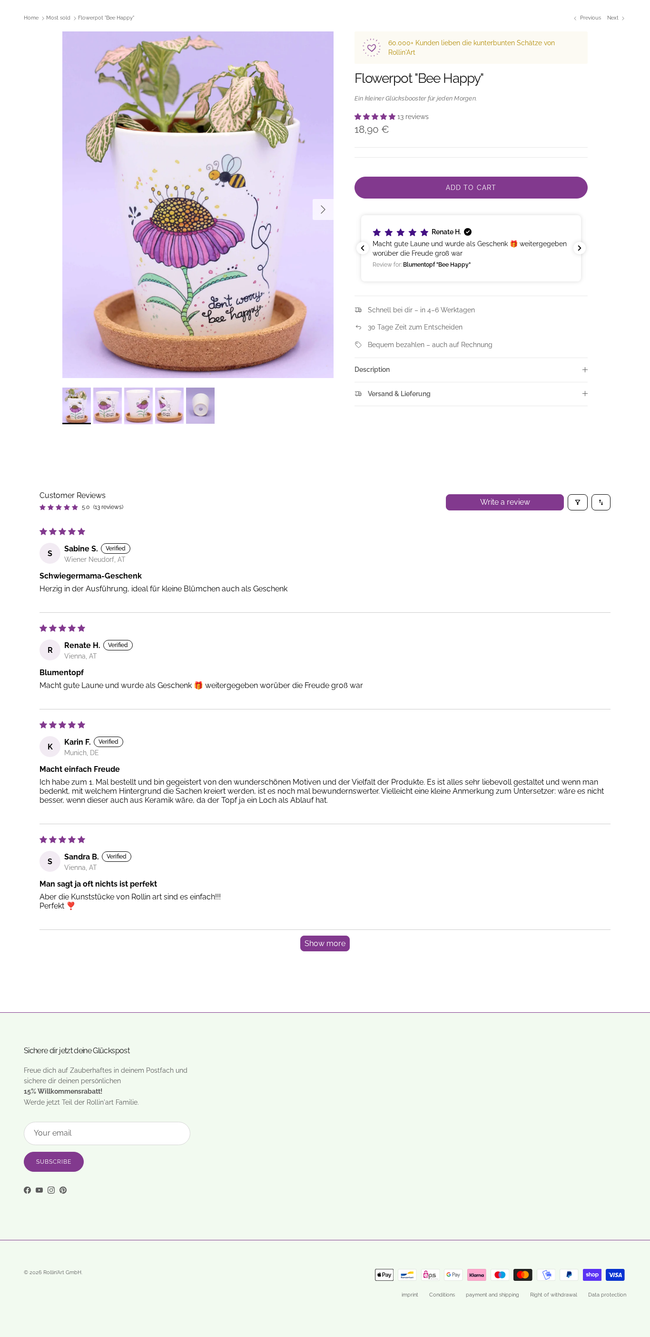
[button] (376, 116)
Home (31, 18)
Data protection (607, 1295)
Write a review (505, 502)
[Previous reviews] (362, 248)
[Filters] (578, 502)
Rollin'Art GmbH (62, 1272)
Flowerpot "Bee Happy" (106, 18)
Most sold (58, 18)
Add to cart (471, 187)
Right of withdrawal (553, 1295)
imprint (410, 1295)
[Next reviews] (579, 248)
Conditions (442, 1295)
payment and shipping (492, 1295)
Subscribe (53, 1161)
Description (372, 369)
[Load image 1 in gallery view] (198, 204)
